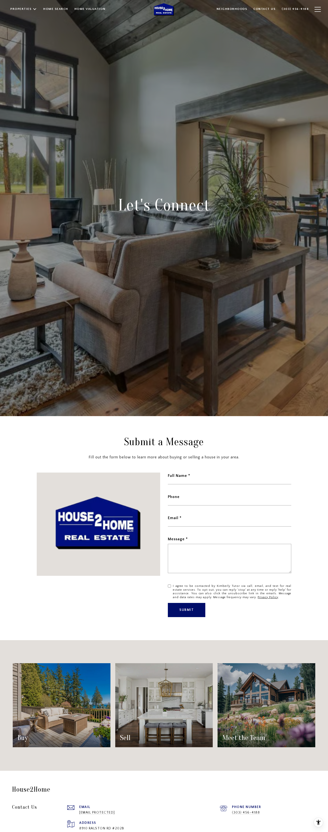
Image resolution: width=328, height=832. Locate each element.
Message (176, 539)
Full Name (177, 476)
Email (173, 518)
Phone (174, 497)
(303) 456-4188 (246, 812)
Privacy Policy (268, 597)
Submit (186, 610)
